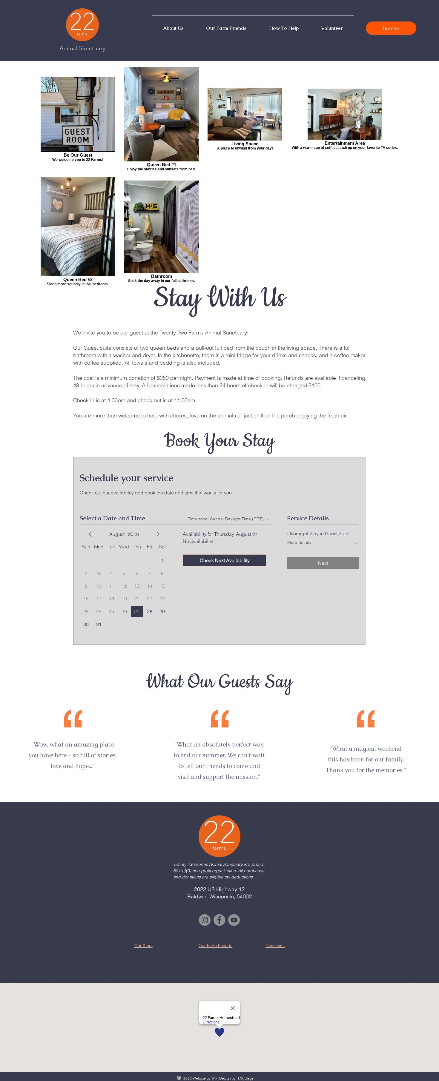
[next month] (158, 534)
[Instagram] (205, 920)
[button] (173, 28)
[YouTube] (234, 920)
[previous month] (90, 534)
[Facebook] (219, 920)
